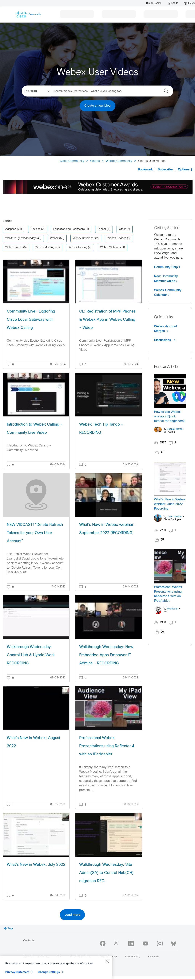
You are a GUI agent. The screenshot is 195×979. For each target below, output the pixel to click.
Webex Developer (83, 238)
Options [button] (184, 169)
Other (122, 229)
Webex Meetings (45, 247)
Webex (95, 161)
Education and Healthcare (69, 229)
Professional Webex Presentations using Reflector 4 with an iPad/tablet (106, 746)
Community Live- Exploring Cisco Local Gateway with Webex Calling (31, 320)
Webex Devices (116, 238)
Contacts (28, 940)
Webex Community (119, 161)
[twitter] (117, 943)
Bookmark (145, 169)
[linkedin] (131, 943)
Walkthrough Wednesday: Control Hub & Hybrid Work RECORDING (31, 655)
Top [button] (10, 928)
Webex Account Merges (165, 328)
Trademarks (154, 957)
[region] (56, 967)
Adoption (10, 229)
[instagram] (160, 943)
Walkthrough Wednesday (20, 238)
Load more (72, 915)
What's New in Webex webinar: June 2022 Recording (169, 504)
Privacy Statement (17, 971)
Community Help (166, 267)
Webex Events (13, 247)
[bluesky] (173, 942)
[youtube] (145, 943)
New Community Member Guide (166, 278)
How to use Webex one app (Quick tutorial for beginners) (169, 417)
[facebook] (102, 943)
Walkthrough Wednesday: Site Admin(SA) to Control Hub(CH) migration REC (106, 873)
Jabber (102, 229)
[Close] (107, 961)
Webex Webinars (110, 247)
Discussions (163, 340)
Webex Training (78, 247)
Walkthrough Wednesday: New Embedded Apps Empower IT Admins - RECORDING (106, 655)
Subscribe (165, 169)
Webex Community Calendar (167, 292)
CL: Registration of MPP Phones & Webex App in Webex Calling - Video (107, 320)
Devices (35, 229)
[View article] (36, 281)
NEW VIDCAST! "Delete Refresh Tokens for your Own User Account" (35, 533)
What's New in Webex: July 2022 (36, 865)
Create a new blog (97, 105)
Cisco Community (72, 161)
